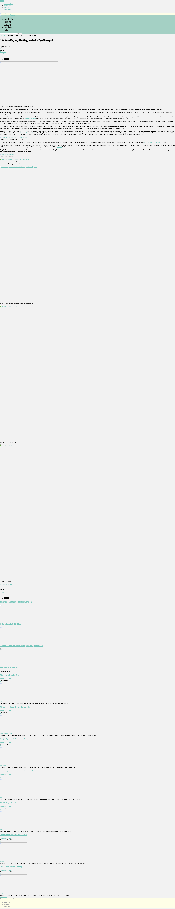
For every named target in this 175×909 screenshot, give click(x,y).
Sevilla (1, 702)
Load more (3, 897)
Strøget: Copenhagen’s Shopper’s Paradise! (13, 739)
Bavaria (2, 861)
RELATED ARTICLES (7, 602)
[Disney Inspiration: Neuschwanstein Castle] (13, 859)
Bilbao (1, 797)
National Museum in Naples (28, 133)
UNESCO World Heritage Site (152, 142)
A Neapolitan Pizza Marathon (9, 667)
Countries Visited (8, 4)
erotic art (59, 133)
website (59, 147)
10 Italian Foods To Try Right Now (10, 624)
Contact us (7, 907)
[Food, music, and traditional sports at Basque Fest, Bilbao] (13, 796)
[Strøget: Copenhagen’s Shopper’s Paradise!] (13, 764)
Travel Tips (7, 7)
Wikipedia (9, 584)
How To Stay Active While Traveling (11, 866)
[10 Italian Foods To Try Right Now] (11, 620)
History (2, 584)
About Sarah (7, 902)
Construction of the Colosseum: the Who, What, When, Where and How (21, 646)
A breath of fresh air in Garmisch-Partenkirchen (15, 707)
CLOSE (2, 1)
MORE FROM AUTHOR (23, 602)
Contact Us (7, 11)
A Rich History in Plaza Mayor (9, 803)
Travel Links (7, 9)
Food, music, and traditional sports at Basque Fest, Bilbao (18, 771)
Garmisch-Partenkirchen (6, 734)
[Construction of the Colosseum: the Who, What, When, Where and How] (11, 642)
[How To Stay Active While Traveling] (13, 891)
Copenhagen (3, 766)
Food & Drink (8, 5)
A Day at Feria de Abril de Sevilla (10, 675)
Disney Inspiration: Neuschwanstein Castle (13, 835)
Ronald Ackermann (7, 45)
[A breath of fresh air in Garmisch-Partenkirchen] (13, 732)
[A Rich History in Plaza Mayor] (13, 827)
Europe (1, 893)
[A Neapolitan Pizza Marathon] (11, 664)
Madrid (1, 829)
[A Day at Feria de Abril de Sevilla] (13, 700)
